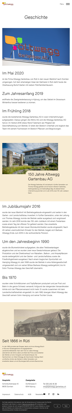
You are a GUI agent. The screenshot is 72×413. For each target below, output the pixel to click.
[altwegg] (7, 3)
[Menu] (68, 4)
